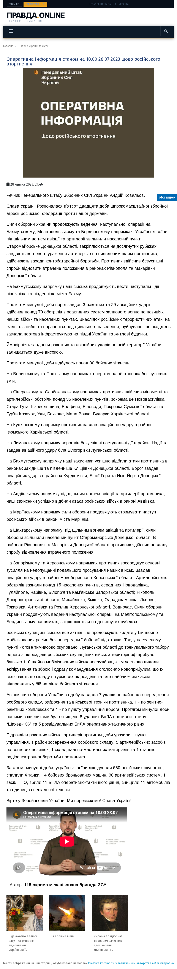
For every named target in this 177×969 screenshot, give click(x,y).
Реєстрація (35, 4)
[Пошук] (165, 31)
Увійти (14, 4)
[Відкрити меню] (11, 31)
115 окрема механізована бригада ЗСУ (65, 884)
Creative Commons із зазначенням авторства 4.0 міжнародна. (131, 963)
